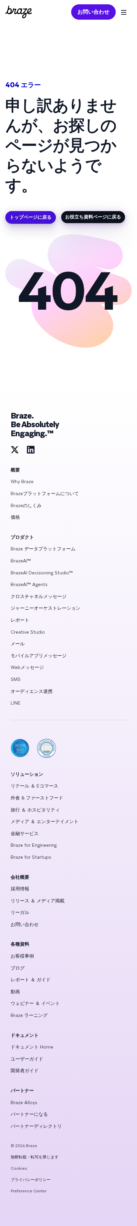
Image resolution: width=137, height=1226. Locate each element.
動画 (15, 992)
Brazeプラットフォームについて (45, 493)
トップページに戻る (31, 217)
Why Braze (22, 481)
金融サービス (25, 833)
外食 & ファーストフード (37, 798)
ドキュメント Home (32, 1047)
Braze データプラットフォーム (43, 549)
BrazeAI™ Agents (29, 584)
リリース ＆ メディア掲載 (38, 901)
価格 (15, 517)
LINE (16, 703)
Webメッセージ (27, 667)
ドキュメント (25, 1035)
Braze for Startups (31, 857)
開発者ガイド (25, 1070)
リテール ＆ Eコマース (34, 786)
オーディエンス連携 (32, 691)
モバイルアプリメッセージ (39, 656)
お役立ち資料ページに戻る (93, 217)
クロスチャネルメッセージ (39, 596)
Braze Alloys (24, 1102)
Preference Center (29, 1191)
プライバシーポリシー (31, 1179)
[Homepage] (18, 12)
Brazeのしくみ (26, 505)
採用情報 (20, 889)
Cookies (19, 1168)
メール (18, 644)
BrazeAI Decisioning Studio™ (42, 573)
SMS (16, 679)
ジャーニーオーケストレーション (45, 608)
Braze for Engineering (34, 845)
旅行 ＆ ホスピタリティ (35, 810)
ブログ (18, 968)
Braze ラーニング (29, 1015)
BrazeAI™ (21, 561)
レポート (20, 620)
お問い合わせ (93, 11)
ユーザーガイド (27, 1059)
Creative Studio (28, 632)
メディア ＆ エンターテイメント (44, 821)
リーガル (20, 912)
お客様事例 (22, 956)
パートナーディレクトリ (36, 1126)
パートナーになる (29, 1114)
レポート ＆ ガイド (31, 980)
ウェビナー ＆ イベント (35, 1003)
